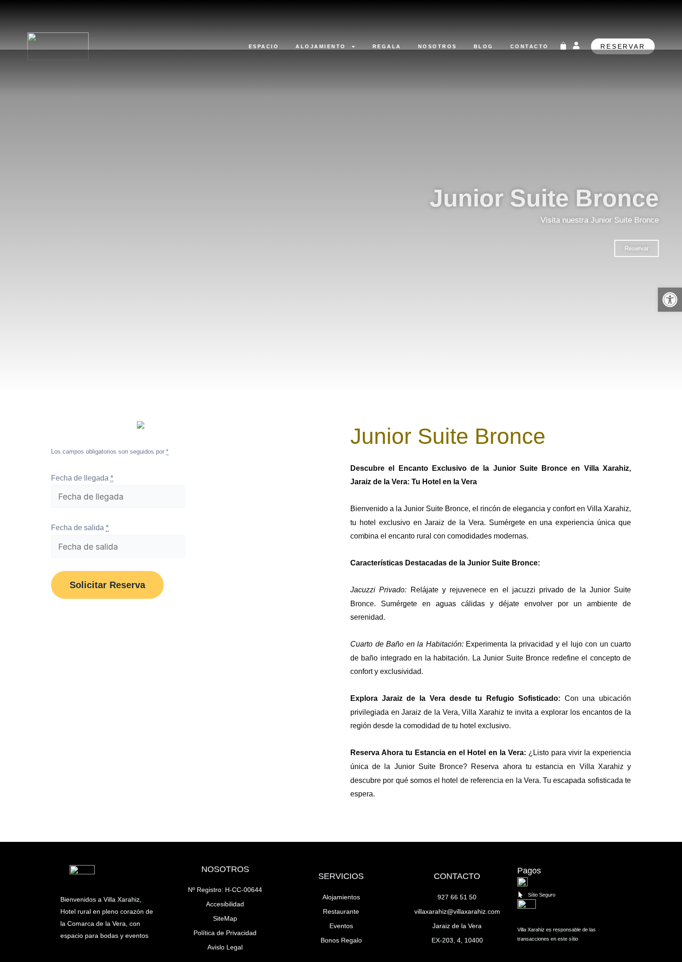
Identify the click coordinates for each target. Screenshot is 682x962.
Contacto (529, 46)
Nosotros (437, 46)
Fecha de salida (80, 528)
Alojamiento (321, 46)
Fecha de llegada (82, 478)
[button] (670, 300)
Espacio (264, 46)
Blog (484, 46)
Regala (387, 46)
